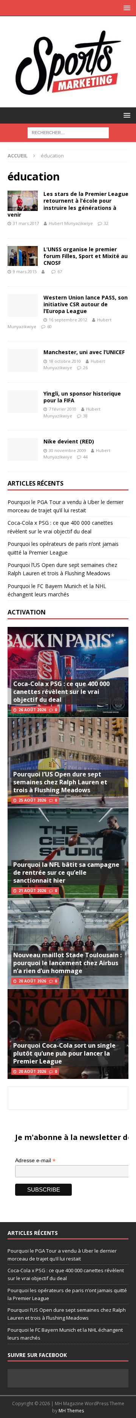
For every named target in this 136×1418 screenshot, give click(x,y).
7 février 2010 (62, 409)
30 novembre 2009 (67, 450)
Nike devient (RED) (68, 441)
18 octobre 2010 (65, 361)
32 (106, 223)
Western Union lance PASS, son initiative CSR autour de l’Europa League (85, 304)
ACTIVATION (27, 612)
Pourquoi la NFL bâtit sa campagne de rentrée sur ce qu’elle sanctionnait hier (66, 872)
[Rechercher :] (68, 132)
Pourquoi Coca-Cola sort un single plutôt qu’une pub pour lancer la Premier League (64, 1053)
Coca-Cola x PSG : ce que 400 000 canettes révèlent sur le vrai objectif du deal (61, 692)
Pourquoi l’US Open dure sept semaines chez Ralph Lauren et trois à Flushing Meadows (60, 782)
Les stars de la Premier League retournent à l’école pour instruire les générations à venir (68, 204)
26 (85, 367)
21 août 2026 (32, 890)
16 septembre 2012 (68, 319)
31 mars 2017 (26, 223)
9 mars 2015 (25, 271)
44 (85, 457)
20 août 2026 (32, 981)
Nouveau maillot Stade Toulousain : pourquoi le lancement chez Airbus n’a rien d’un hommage (67, 963)
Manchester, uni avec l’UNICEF (84, 352)
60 (49, 326)
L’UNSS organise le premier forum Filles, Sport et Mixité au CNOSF (85, 256)
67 (59, 271)
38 (85, 416)
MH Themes (71, 1410)
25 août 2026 (32, 800)
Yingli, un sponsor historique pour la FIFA (82, 397)
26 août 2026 (32, 709)
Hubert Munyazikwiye (71, 223)
